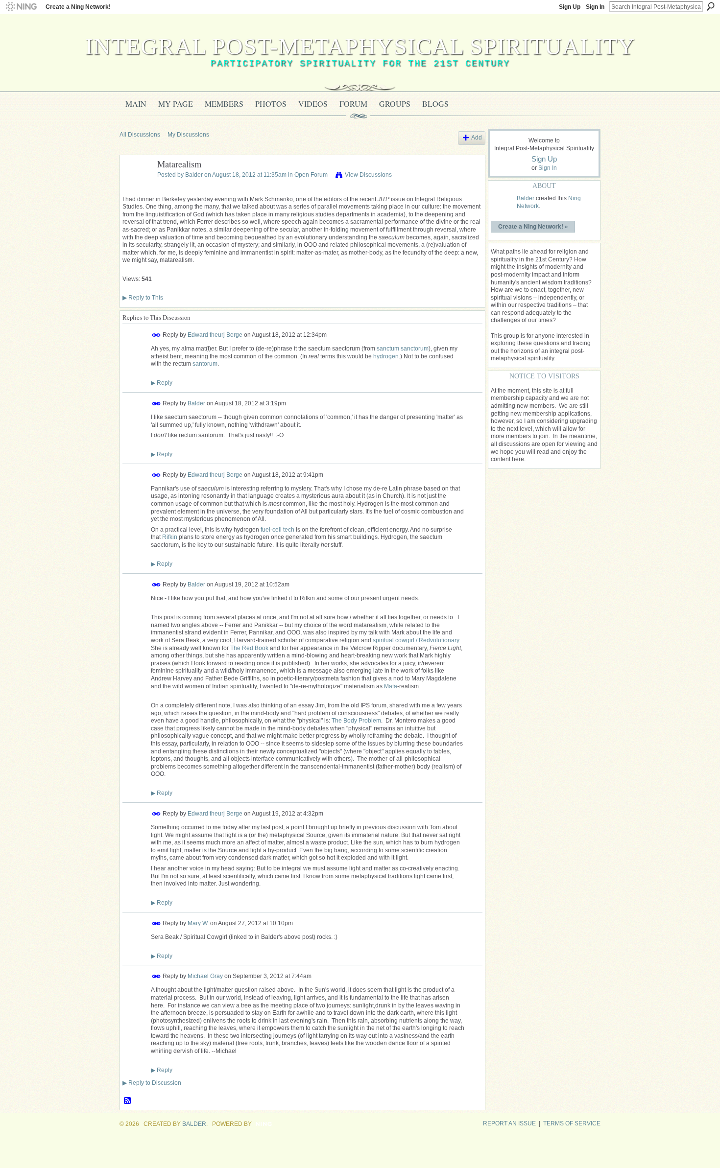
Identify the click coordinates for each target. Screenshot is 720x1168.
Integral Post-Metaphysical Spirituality (360, 46)
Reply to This (142, 297)
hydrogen (386, 356)
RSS (127, 1101)
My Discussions (188, 134)
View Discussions (368, 174)
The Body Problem (356, 720)
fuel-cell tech (277, 529)
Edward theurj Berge (215, 334)
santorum (204, 363)
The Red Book (249, 648)
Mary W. (198, 922)
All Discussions (140, 134)
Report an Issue (509, 1123)
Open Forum (311, 174)
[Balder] (135, 186)
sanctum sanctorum (403, 348)
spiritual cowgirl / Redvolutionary (416, 640)
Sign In (595, 6)
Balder (194, 174)
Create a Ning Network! (78, 6)
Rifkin (169, 537)
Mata (390, 686)
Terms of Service (571, 1123)
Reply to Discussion (151, 1082)
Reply (161, 382)
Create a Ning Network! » (533, 226)
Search (711, 6)
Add (476, 137)
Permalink (156, 335)
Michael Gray (205, 976)
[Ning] (21, 7)
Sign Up (569, 6)
